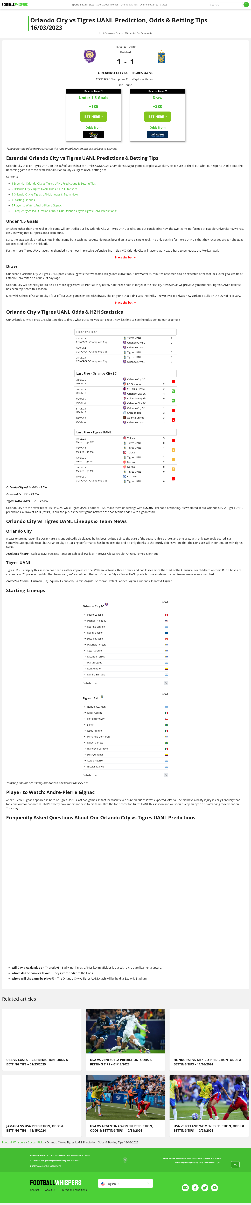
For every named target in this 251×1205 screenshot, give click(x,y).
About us (50, 1189)
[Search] (246, 4)
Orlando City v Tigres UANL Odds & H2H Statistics (44, 189)
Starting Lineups (23, 200)
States (163, 4)
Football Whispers (13, 1142)
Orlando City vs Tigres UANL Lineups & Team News (45, 194)
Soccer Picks (36, 1142)
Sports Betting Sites (83, 4)
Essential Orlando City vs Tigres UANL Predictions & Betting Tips (54, 183)
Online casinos (129, 4)
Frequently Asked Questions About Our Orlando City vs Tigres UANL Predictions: (64, 211)
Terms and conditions (74, 1189)
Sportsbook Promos (107, 4)
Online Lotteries (149, 4)
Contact (34, 1189)
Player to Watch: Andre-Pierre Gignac (37, 205)
